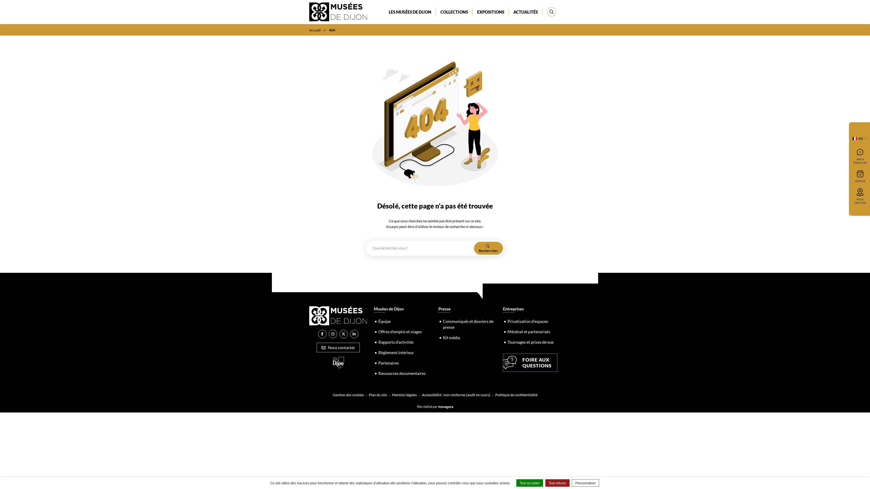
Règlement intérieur (396, 352)
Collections (454, 12)
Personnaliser (585, 483)
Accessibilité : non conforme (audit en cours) (456, 395)
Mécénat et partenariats (529, 331)
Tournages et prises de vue (530, 342)
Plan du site (378, 395)
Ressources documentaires (402, 373)
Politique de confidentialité (516, 395)
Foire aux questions (536, 362)
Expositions (490, 12)
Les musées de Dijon (410, 12)
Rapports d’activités (396, 342)
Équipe (384, 321)
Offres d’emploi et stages (400, 331)
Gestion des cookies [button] (348, 395)
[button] (857, 476)
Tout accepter (530, 483)
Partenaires (388, 362)
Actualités (525, 12)
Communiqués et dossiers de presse (468, 324)
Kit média (451, 337)
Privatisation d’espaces (528, 321)
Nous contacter (341, 347)
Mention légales (404, 395)
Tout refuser (557, 483)
